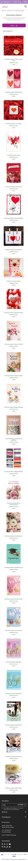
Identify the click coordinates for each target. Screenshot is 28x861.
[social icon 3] (7, 844)
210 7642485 (7, 832)
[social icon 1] (2, 844)
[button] (4, 35)
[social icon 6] (4, 847)
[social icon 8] (9, 847)
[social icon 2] (4, 844)
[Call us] (1, 2)
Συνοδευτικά (10, 10)
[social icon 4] (10, 844)
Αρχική (3, 10)
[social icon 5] (2, 847)
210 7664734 (7, 830)
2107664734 (6, 2)
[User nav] (18, 2)
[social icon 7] (7, 847)
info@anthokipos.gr (10, 835)
